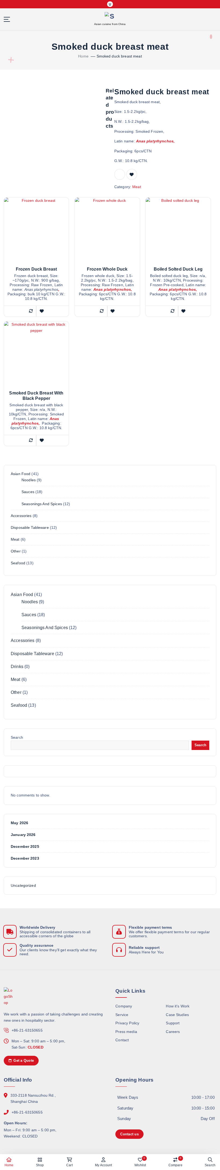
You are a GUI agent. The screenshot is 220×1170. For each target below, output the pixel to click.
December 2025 (25, 847)
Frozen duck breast (36, 269)
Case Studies (177, 1015)
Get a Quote (23, 1060)
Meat (136, 187)
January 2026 (23, 835)
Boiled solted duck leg (178, 269)
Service (121, 1015)
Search (17, 737)
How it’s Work (177, 1006)
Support (172, 1023)
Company (123, 1006)
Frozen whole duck (107, 269)
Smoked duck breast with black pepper (36, 396)
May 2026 (19, 823)
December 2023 (25, 858)
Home (83, 56)
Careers (173, 1032)
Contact (122, 1040)
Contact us (129, 1134)
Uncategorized (23, 886)
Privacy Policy (127, 1023)
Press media (126, 1032)
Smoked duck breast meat (119, 56)
